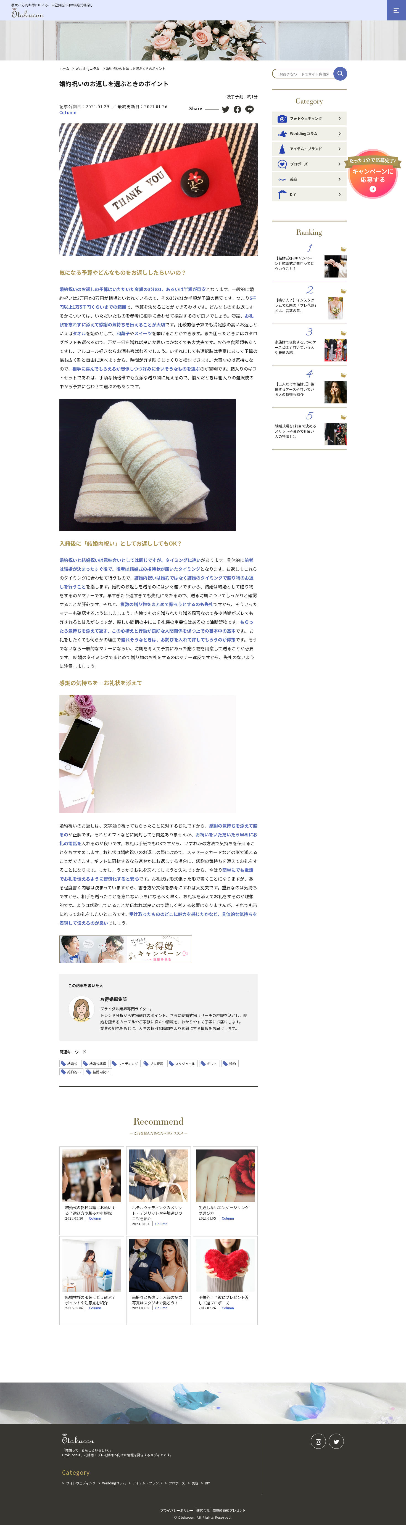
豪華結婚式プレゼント (229, 1510)
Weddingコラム (87, 68)
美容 (293, 179)
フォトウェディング (306, 118)
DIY (293, 194)
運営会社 (203, 1510)
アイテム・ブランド (306, 148)
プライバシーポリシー (176, 1510)
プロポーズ (299, 163)
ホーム (64, 68)
